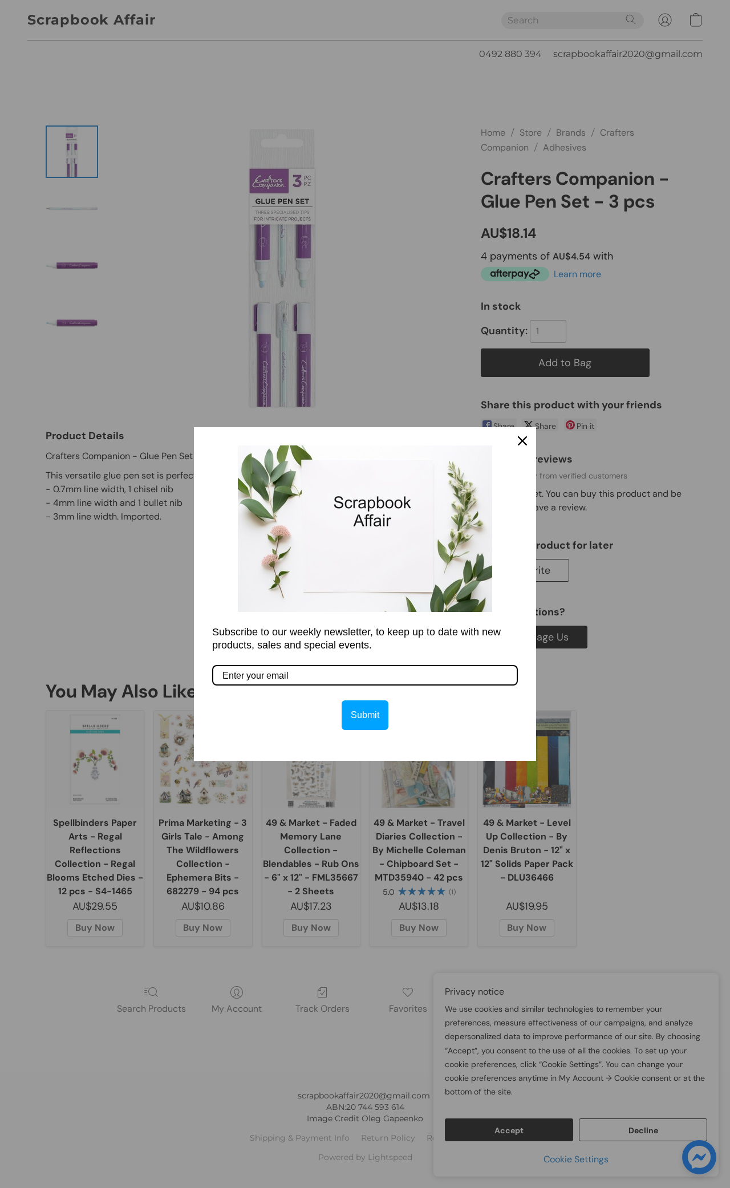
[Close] (522, 441)
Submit (365, 715)
